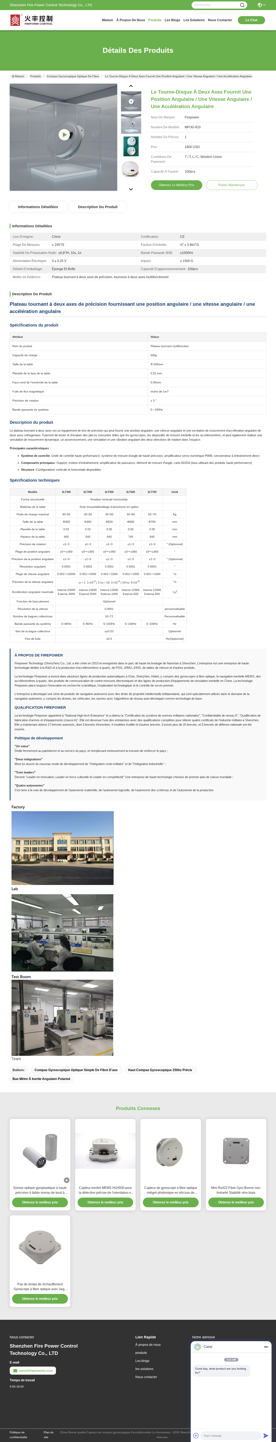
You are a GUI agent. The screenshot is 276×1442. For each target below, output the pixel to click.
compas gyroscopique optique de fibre (73, 76)
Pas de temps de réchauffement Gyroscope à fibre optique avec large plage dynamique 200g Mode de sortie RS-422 (40, 1287)
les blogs (172, 20)
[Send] (266, 1435)
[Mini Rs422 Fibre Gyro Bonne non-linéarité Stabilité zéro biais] (236, 1151)
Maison (107, 20)
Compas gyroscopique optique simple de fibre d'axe (76, 1070)
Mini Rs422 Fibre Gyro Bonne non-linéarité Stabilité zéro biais (236, 1190)
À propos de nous (130, 20)
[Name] (242, 5)
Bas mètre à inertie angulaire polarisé (41, 1079)
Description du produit (98, 207)
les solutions (194, 20)
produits (154, 20)
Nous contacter (146, 1377)
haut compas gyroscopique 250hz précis (160, 1070)
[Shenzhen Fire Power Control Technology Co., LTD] (32, 20)
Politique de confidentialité (18, 1435)
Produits (35, 76)
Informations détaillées (38, 207)
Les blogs (142, 1361)
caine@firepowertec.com (36, 1370)
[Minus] (265, 1346)
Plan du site (49, 1435)
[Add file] (196, 1435)
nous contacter (220, 20)
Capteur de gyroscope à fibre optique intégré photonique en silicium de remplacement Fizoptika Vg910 (170, 1190)
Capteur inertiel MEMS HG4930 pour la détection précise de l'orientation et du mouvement (105, 1190)
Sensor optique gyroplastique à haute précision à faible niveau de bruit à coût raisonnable (40, 1190)
